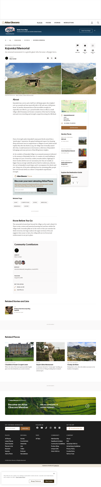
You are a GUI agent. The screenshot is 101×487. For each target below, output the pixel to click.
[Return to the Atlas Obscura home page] (11, 23)
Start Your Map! (86, 30)
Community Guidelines (58, 443)
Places (7, 435)
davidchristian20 (19, 269)
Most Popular (9, 443)
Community (55, 435)
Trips (37, 435)
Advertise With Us (72, 443)
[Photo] (82, 141)
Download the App (76, 428)
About (68, 438)
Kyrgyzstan (74, 177)
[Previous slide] (5, 78)
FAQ (68, 441)
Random (7, 448)
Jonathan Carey (19, 312)
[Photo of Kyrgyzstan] (66, 179)
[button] (77, 45)
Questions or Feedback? (50, 465)
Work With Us (55, 451)
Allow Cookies (49, 481)
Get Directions (74, 127)
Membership (55, 438)
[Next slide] (95, 78)
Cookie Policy (71, 451)
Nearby (7, 451)
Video (22, 448)
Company (70, 435)
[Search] (98, 23)
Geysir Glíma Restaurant (44, 364)
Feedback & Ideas (57, 441)
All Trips (38, 438)
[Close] (54, 473)
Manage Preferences (36, 481)
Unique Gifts (55, 448)
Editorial (23, 435)
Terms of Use (50, 192)
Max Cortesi (12, 58)
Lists (21, 446)
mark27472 (35, 269)
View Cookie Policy (20, 477)
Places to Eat (9, 446)
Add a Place (9, 453)
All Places (8, 438)
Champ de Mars (73, 364)
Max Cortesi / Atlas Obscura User (25, 95)
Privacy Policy (43, 192)
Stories (22, 438)
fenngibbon (28, 269)
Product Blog (55, 446)
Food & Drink (24, 441)
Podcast (22, 451)
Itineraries (23, 443)
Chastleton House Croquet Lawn (16, 364)
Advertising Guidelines (73, 446)
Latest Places (9, 441)
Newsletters (24, 453)
